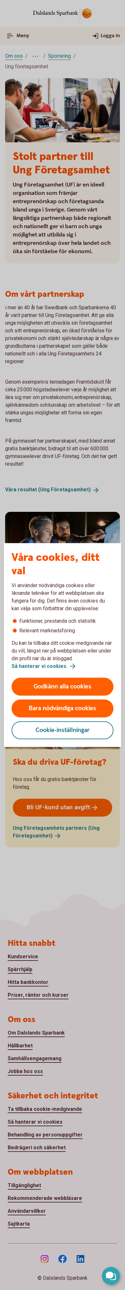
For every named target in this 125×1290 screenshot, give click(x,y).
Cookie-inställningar (63, 730)
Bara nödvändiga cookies (62, 708)
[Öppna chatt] (111, 1276)
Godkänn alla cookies (62, 687)
